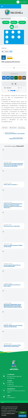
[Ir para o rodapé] (21, 42)
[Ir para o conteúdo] (11, 42)
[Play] (12, 83)
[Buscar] (25, 18)
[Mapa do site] (19, 37)
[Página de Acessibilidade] (7, 42)
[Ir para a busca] (17, 42)
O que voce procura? (6, 18)
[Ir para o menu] (14, 42)
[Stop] (15, 83)
